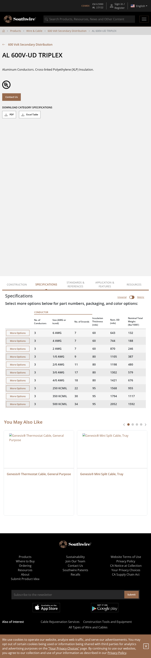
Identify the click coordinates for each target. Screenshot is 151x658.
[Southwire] (20, 19)
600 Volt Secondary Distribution (67, 31)
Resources (25, 570)
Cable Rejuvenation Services (60, 622)
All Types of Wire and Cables (88, 627)
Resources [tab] (134, 284)
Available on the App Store (46, 607)
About (25, 574)
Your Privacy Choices (125, 570)
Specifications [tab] (46, 284)
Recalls (75, 574)
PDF (11, 114)
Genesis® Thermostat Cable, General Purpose (39, 474)
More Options (18, 333)
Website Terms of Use (126, 557)
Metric (140, 297)
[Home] (3, 31)
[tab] (128, 424)
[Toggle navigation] (144, 19)
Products (15, 31)
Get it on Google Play (104, 607)
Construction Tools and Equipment (107, 622)
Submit (131, 594)
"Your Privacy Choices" (63, 648)
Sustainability (75, 557)
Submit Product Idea (25, 579)
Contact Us (11, 97)
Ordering (25, 566)
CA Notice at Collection (126, 566)
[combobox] (89, 19)
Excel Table (32, 114)
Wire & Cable (34, 31)
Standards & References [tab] (75, 284)
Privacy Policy (117, 653)
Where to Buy (25, 561)
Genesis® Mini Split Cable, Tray (101, 474)
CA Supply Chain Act (126, 574)
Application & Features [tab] (104, 284)
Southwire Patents (75, 570)
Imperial (122, 297)
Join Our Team (75, 561)
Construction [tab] (17, 284)
